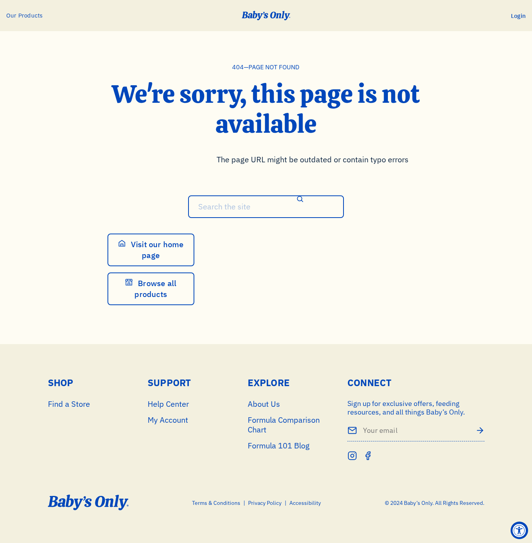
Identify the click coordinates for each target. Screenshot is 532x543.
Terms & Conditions (216, 503)
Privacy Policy (265, 503)
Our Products (24, 15)
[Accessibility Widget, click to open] (519, 530)
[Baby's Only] (266, 15)
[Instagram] (352, 455)
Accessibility (305, 503)
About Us (264, 404)
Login (518, 16)
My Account (168, 420)
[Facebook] (367, 455)
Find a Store (69, 404)
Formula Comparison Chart (284, 425)
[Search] (300, 199)
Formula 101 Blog (279, 445)
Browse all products (155, 288)
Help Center (168, 404)
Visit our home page (156, 249)
